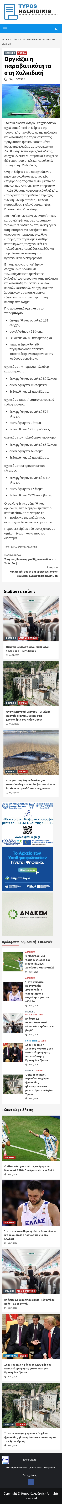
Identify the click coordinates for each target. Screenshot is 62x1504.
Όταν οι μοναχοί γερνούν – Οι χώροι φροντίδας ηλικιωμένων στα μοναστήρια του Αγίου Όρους (28, 715)
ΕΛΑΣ (14, 546)
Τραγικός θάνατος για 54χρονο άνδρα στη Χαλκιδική (30, 559)
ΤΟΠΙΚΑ (22, 53)
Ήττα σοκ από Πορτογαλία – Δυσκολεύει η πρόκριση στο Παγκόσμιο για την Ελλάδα (30, 1235)
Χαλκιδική (32, 546)
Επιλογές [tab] (45, 942)
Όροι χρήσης (30, 1475)
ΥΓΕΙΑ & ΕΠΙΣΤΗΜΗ (28, 638)
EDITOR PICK (31, 1041)
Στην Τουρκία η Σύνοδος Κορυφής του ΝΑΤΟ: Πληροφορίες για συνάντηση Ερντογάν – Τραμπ (39, 1052)
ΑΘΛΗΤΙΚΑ (30, 952)
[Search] (56, 29)
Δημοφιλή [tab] (28, 942)
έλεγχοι (21, 546)
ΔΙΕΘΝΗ (42, 1041)
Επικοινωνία (29, 1459)
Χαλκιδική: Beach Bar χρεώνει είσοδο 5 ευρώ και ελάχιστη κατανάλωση (34, 571)
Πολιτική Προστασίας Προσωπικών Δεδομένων (30, 1467)
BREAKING (10, 53)
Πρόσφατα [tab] (10, 942)
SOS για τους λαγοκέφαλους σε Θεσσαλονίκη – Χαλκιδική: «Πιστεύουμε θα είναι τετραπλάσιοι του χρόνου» (30, 784)
